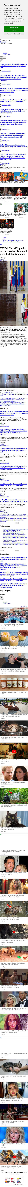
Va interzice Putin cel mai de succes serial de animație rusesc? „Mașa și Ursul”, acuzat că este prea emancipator (14, 90)
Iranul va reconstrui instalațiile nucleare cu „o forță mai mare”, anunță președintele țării (13, 65)
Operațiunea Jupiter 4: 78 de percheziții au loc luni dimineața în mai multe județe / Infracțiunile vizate (13, 111)
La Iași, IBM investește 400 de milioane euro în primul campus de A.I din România (14, 145)
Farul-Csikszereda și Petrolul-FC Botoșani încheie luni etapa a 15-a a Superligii (13, 100)
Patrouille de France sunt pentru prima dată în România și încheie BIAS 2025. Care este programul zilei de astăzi (12, 135)
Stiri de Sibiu (3, 42)
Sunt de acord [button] (14, 27)
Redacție (2, 259)
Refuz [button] (14, 30)
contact (5, 53)
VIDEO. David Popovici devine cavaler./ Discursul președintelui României (12, 393)
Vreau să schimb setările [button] (14, 34)
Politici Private (6, 54)
